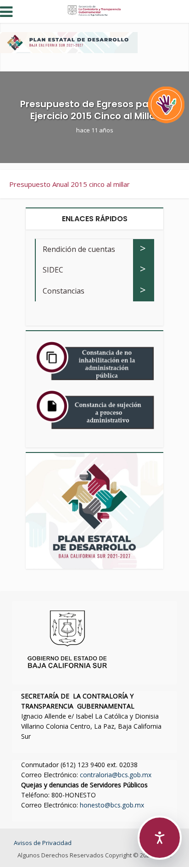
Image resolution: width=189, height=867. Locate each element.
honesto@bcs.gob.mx (112, 805)
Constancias (63, 291)
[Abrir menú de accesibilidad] (160, 838)
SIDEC (53, 270)
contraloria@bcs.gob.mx (115, 774)
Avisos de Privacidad (43, 843)
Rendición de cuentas (79, 249)
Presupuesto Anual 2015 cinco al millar (69, 184)
